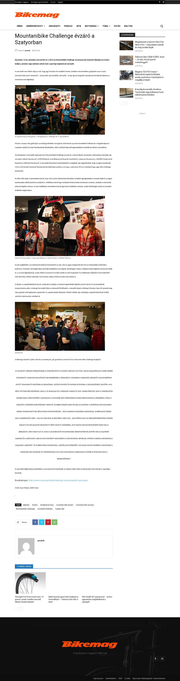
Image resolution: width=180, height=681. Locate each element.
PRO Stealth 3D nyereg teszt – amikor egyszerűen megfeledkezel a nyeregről (97, 599)
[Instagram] (163, 2)
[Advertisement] (111, 14)
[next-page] (21, 609)
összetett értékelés (45, 509)
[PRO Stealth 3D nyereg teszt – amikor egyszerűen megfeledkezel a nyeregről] (97, 583)
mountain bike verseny (85, 505)
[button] (161, 26)
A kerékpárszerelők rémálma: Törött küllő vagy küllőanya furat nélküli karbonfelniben (149, 92)
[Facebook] (159, 2)
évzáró (35, 505)
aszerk (27, 50)
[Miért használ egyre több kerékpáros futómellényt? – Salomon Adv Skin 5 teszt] (64, 583)
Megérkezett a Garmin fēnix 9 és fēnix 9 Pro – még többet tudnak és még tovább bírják (149, 45)
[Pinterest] (48, 522)
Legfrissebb (127, 35)
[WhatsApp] (54, 522)
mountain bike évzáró (64, 505)
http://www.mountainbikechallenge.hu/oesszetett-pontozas (58, 480)
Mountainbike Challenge (25, 509)
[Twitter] (41, 522)
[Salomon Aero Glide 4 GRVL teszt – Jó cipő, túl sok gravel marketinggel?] (126, 60)
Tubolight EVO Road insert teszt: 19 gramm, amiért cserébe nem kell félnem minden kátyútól (29, 599)
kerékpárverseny (47, 505)
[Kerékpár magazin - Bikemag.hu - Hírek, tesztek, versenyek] (37, 14)
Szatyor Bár (59, 509)
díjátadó (26, 505)
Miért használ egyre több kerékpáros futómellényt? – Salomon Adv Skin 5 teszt (63, 599)
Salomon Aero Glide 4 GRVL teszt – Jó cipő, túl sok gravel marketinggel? (149, 59)
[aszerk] (17, 50)
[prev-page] (16, 609)
